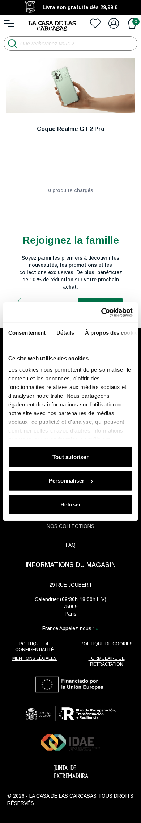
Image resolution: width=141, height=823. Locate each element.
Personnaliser (66, 480)
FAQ (71, 545)
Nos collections (70, 526)
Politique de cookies (107, 643)
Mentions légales (34, 658)
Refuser (70, 504)
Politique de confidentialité (34, 646)
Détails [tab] (65, 332)
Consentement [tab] (27, 332)
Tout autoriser (70, 457)
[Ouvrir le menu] (9, 23)
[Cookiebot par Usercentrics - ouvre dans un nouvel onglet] (101, 312)
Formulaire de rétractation (107, 661)
